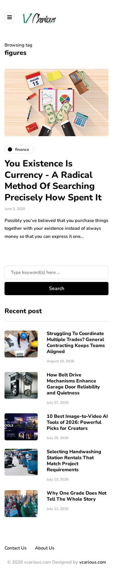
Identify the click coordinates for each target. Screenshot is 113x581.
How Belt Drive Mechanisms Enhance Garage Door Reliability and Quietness (73, 384)
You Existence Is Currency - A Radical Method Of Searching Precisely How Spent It (53, 180)
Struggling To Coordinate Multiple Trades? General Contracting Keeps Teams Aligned (76, 342)
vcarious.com (92, 562)
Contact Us (16, 548)
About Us (44, 548)
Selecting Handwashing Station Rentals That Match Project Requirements (74, 460)
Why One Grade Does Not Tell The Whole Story (76, 496)
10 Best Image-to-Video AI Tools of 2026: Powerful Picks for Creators (77, 422)
